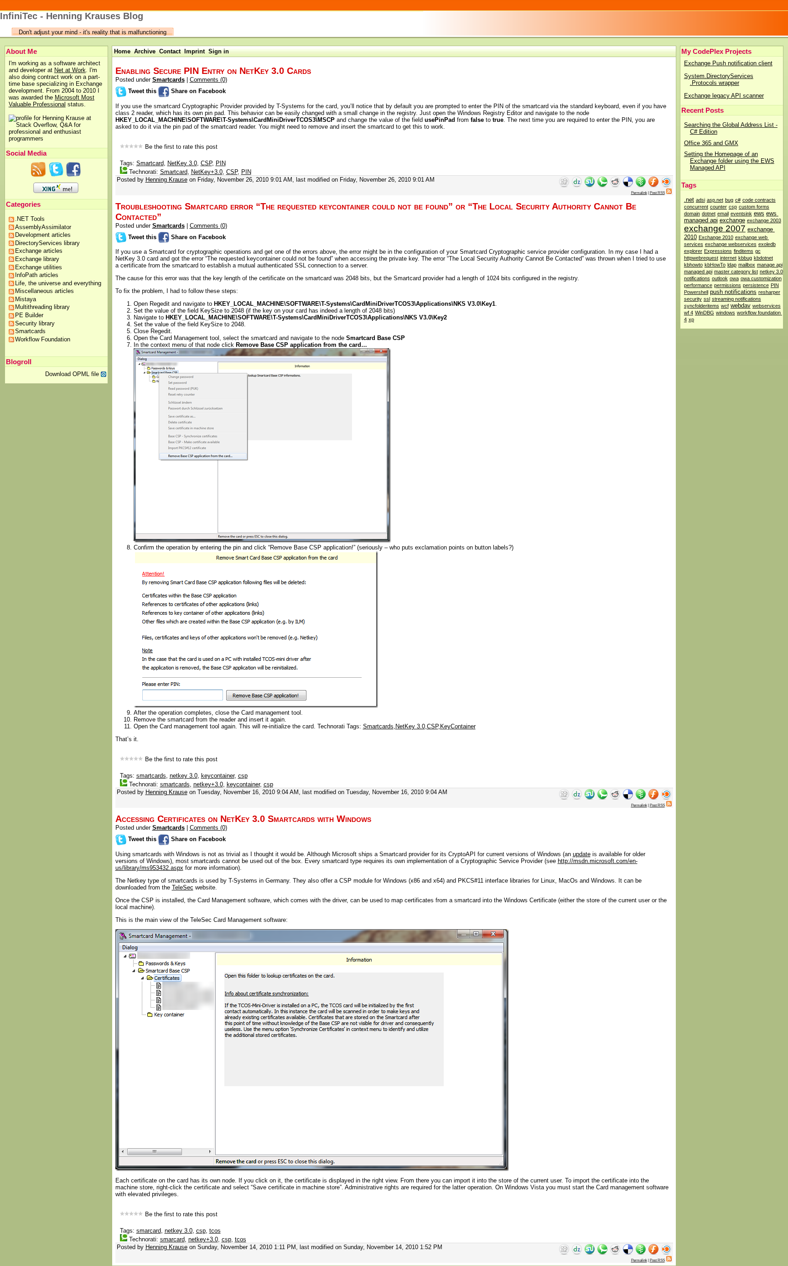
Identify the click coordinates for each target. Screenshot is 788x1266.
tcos (215, 1230)
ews (759, 213)
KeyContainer (458, 726)
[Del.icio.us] (628, 185)
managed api (698, 271)
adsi (700, 200)
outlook (720, 278)
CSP (206, 163)
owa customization (761, 278)
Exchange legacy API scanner (724, 95)
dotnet (708, 213)
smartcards (151, 775)
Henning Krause (166, 179)
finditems (743, 251)
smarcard (148, 1230)
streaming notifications (736, 299)
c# (738, 200)
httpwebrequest (701, 258)
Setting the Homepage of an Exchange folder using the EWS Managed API (729, 161)
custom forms (754, 206)
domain (692, 213)
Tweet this (142, 91)
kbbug (745, 258)
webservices (766, 306)
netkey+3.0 (208, 784)
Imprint (194, 51)
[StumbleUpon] (589, 185)
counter (718, 206)
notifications (697, 278)
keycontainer (217, 775)
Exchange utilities (38, 267)
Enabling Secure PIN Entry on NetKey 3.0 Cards (213, 71)
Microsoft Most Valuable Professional (51, 101)
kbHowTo (715, 264)
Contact (170, 51)
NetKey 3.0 (182, 163)
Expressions (718, 251)
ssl (707, 299)
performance (698, 285)
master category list (736, 271)
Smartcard (150, 163)
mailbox (746, 264)
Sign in (218, 51)
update (582, 854)
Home (122, 51)
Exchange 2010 (716, 237)
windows (725, 312)
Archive (145, 51)
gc (758, 251)
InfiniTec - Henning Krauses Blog (71, 16)
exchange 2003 (764, 220)
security (693, 299)
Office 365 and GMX (711, 143)
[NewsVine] (641, 185)
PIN (775, 285)
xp (691, 319)
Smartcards (30, 331)
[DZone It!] (576, 185)
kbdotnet (763, 258)
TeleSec (182, 887)
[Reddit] (616, 185)
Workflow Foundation (42, 339)
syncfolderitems (701, 306)
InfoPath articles (36, 275)
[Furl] (654, 185)
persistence (756, 285)
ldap (731, 264)
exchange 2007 (715, 228)
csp (733, 206)
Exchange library (37, 259)
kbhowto (693, 264)
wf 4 (688, 312)
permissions (727, 285)
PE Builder (29, 315)
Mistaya (25, 299)
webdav (741, 305)
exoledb (767, 244)
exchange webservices (731, 244)
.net (689, 199)
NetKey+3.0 (207, 171)
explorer (693, 251)
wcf (725, 306)
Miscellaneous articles (44, 291)
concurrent (696, 206)
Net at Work (70, 70)
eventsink (741, 213)
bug (729, 200)
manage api (770, 264)
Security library (35, 323)
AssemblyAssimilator (43, 227)
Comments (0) (208, 79)
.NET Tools (30, 218)
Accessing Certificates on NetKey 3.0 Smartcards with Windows (243, 819)
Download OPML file (73, 374)
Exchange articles (38, 250)
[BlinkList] (666, 185)
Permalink (639, 192)
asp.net (715, 200)
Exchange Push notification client (728, 63)
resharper (769, 292)
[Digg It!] (564, 185)
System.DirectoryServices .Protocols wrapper (718, 79)
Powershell (696, 292)
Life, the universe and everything (58, 283)
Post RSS (657, 192)
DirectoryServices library (47, 243)
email (723, 213)
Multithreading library (42, 306)
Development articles (43, 234)
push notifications (733, 291)
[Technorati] (603, 185)
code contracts (759, 200)
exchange (732, 220)
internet (728, 258)
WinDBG (704, 312)
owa (734, 278)
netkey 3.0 (771, 271)
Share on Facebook (197, 91)
